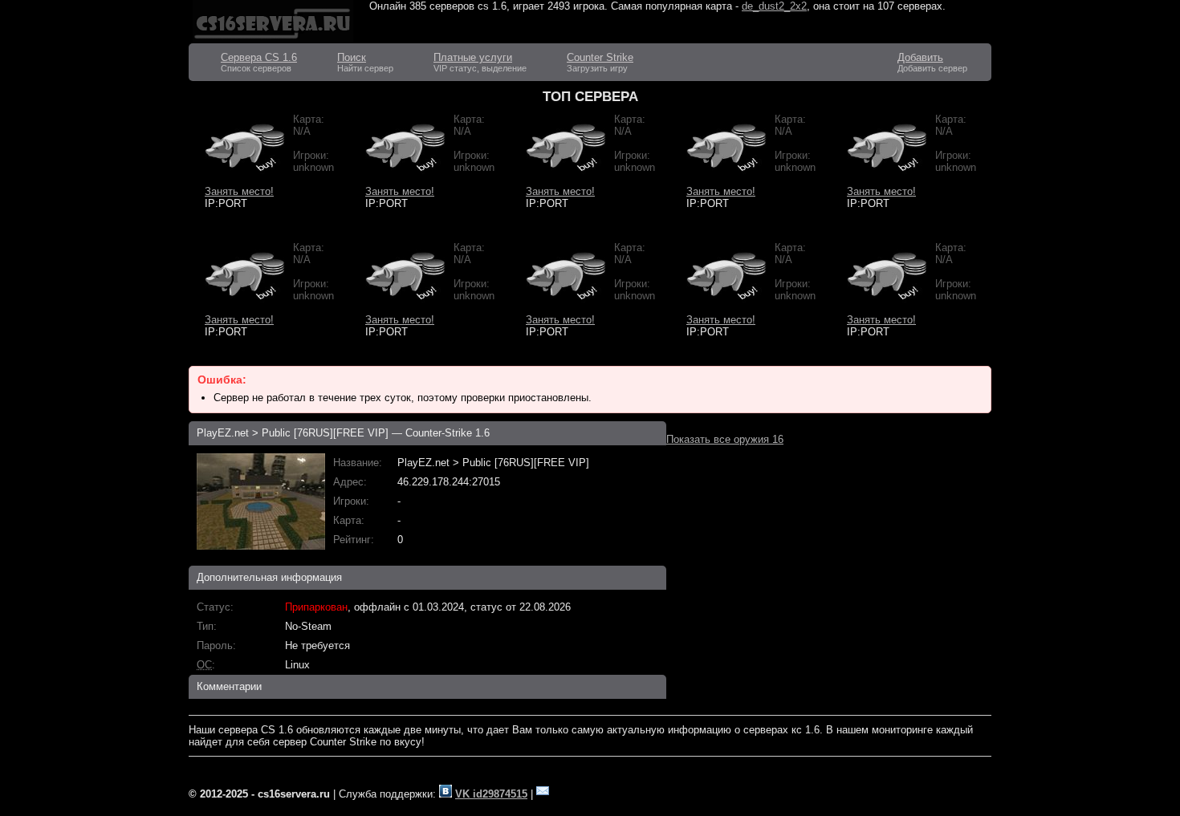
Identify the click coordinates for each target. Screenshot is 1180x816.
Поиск (351, 57)
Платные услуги (472, 57)
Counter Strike (600, 57)
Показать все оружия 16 (724, 439)
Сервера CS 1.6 (259, 57)
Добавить (920, 57)
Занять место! (239, 191)
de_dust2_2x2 (774, 6)
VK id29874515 (491, 794)
